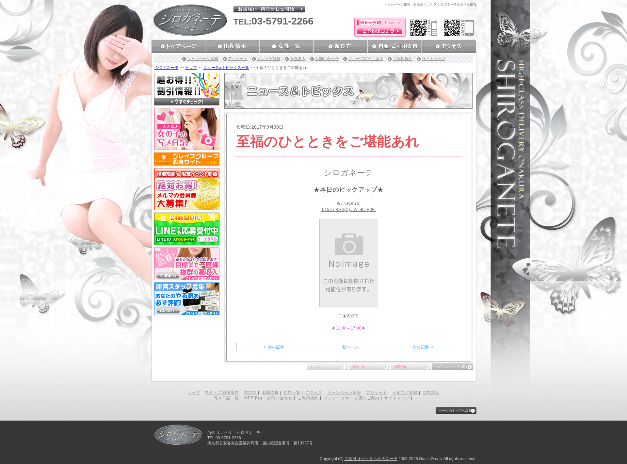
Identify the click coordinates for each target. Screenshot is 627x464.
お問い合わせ (327, 58)
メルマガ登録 (269, 58)
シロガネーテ (166, 67)
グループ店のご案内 (365, 58)
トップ (191, 67)
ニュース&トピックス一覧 (226, 67)
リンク (330, 398)
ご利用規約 (402, 58)
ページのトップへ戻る (452, 367)
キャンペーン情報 (202, 58)
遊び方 (250, 392)
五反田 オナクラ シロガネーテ (371, 458)
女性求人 (298, 58)
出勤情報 (400, 367)
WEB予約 (253, 398)
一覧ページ (348, 347)
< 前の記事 (273, 347)
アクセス (313, 392)
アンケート (238, 58)
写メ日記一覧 (226, 398)
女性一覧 (358, 367)
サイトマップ (433, 58)
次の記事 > (423, 347)
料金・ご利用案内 (222, 392)
